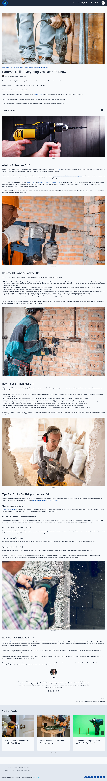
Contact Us (20, 770)
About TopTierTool (83, 3)
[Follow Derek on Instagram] (53, 691)
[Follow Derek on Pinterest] (59, 691)
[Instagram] (91, 777)
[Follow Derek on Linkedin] (56, 691)
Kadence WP (36, 777)
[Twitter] (88, 777)
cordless (33, 182)
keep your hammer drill (10, 509)
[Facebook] (85, 777)
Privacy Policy (28, 770)
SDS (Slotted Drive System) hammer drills (49, 182)
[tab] (50, 752)
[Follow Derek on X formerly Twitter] (51, 691)
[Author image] (3, 76)
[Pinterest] (98, 777)
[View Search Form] (103, 3)
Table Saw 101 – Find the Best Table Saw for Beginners (90, 700)
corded (28, 182)
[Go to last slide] (4, 733)
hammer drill (13, 641)
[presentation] (18, 726)
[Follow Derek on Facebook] (48, 691)
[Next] (102, 733)
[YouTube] (95, 777)
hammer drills (38, 94)
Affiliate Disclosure (10, 770)
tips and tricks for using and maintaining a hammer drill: (47, 500)
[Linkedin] (104, 777)
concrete (58, 169)
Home (74, 3)
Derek (7, 76)
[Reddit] (101, 777)
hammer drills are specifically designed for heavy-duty (67, 176)
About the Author (12, 767)
